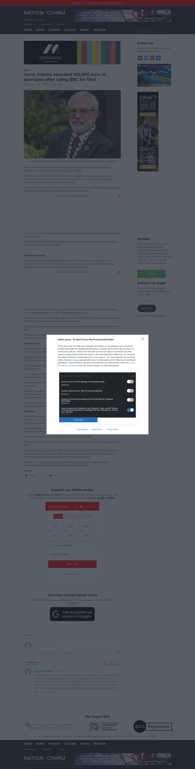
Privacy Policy (112, 429)
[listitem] (97, 375)
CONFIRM (78, 420)
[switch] (130, 381)
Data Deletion (82, 429)
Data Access (97, 429)
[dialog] (97, 384)
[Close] (143, 339)
